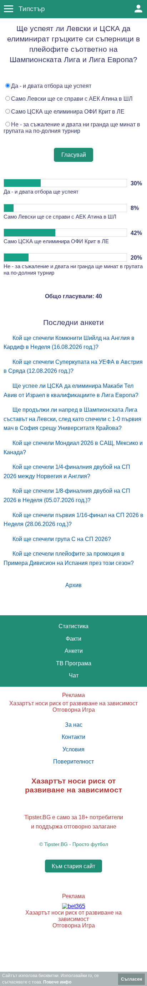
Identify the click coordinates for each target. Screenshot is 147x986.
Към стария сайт (73, 866)
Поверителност (73, 762)
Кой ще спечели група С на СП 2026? (61, 539)
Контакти (73, 737)
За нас (73, 725)
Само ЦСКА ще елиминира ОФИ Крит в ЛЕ (68, 112)
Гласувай (73, 155)
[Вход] (138, 8)
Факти (73, 639)
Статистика (73, 626)
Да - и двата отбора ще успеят (51, 86)
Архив (73, 585)
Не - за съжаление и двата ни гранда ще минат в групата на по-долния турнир (72, 127)
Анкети (74, 651)
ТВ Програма (73, 663)
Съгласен (131, 979)
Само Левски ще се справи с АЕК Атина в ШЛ (72, 99)
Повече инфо (57, 982)
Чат (73, 675)
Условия (73, 749)
